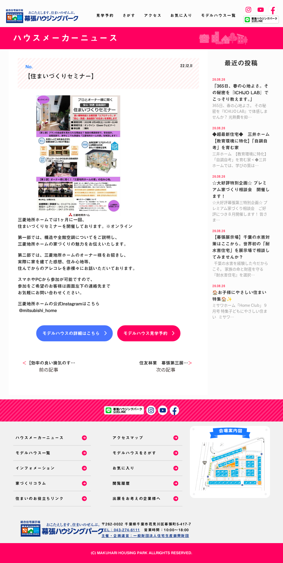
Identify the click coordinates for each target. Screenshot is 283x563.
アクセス (153, 15)
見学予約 (105, 15)
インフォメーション (35, 468)
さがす (129, 15)
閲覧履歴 (121, 483)
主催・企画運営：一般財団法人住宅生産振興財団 (145, 536)
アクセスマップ (127, 438)
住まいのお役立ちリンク (39, 499)
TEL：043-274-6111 (120, 530)
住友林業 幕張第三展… (165, 363)
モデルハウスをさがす (134, 453)
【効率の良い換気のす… (48, 363)
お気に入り (181, 15)
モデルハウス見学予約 (145, 333)
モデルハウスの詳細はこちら (71, 333)
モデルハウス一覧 (218, 15)
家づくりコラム (30, 483)
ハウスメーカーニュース (39, 438)
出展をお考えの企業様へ (136, 499)
